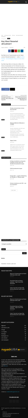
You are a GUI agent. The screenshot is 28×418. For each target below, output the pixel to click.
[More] (25, 51)
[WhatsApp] (19, 51)
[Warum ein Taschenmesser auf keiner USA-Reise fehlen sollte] (5, 275)
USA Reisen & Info (7, 35)
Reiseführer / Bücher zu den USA (8, 263)
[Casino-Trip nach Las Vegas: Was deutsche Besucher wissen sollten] (5, 290)
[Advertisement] (14, 18)
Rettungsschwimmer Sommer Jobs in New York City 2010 (7, 98)
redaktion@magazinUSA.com (13, 391)
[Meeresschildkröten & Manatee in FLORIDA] (5, 124)
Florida (13, 35)
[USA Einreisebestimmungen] (5, 170)
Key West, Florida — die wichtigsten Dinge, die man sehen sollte (13, 58)
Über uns (6, 366)
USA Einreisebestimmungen (16, 168)
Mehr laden (13, 190)
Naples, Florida (13, 140)
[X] (12, 51)
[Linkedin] (22, 51)
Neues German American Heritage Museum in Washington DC (21, 98)
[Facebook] (9, 51)
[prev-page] (2, 154)
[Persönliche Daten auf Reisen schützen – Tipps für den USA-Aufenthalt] (5, 282)
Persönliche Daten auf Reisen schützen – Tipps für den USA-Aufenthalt (16, 282)
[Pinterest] (15, 51)
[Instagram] (14, 401)
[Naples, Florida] (5, 142)
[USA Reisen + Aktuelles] (14, 2)
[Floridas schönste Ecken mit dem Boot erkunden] (5, 109)
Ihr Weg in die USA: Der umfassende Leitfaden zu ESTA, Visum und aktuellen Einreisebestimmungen (17, 162)
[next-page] (4, 154)
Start (2, 35)
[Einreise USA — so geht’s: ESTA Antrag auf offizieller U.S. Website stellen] (5, 178)
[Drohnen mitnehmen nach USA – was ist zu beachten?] (5, 185)
